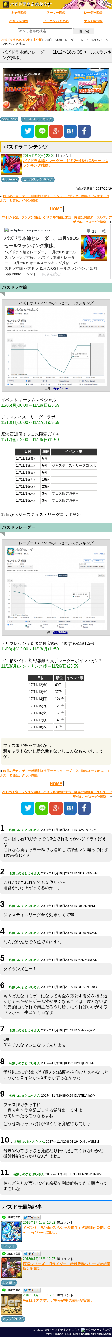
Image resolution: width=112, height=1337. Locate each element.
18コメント (64, 1295)
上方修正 (9, 1282)
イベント (9, 1246)
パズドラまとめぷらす (30, 4)
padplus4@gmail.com (96, 1333)
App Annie (9, 119)
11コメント (64, 156)
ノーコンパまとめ (56, 21)
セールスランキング (37, 119)
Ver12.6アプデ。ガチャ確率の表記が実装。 (58, 1300)
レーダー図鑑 (93, 13)
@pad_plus (63, 1333)
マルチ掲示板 (93, 21)
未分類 (37, 39)
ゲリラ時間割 (18, 21)
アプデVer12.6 (13, 1319)
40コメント (64, 1222)
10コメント (64, 1259)
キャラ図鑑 (19, 13)
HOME (56, 209)
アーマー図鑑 (56, 13)
